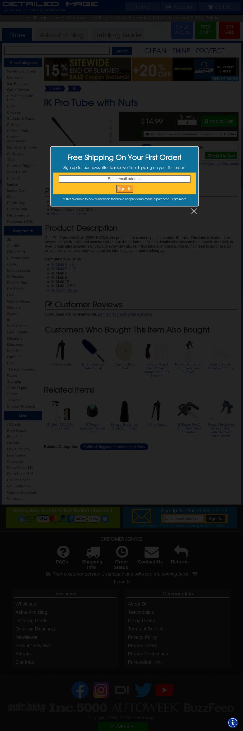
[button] (233, 722)
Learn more (179, 199)
